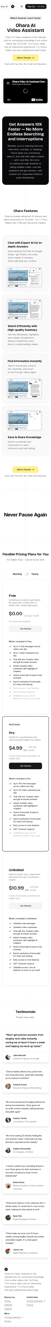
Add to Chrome (24, 58)
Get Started (25, 629)
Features (8, 1305)
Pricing (7, 1301)
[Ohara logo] (12, 6)
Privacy (30, 1305)
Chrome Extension (35, 1301)
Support (8, 1308)
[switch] (26, 574)
